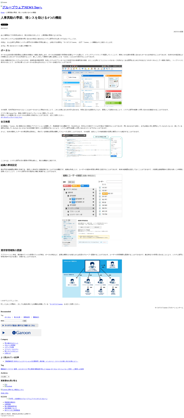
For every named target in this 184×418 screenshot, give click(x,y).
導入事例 (31, 369)
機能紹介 (36, 317)
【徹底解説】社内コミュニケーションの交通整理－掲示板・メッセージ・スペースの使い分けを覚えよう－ (41, 361)
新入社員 (17, 317)
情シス (43, 369)
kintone (48, 369)
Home (3, 12)
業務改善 (27, 317)
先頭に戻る (4, 393)
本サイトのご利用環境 (12, 410)
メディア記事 (9, 347)
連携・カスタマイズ (21, 369)
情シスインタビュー (11, 351)
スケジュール (62, 369)
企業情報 (8, 404)
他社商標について (11, 408)
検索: (2, 321)
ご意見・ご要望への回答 (75, 369)
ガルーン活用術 (10, 345)
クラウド (10, 369)
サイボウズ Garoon (56, 304)
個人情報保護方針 (11, 406)
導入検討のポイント (11, 343)
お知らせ (8, 353)
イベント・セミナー (11, 349)
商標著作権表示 (10, 402)
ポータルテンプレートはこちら (11, 117)
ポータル (8, 317)
